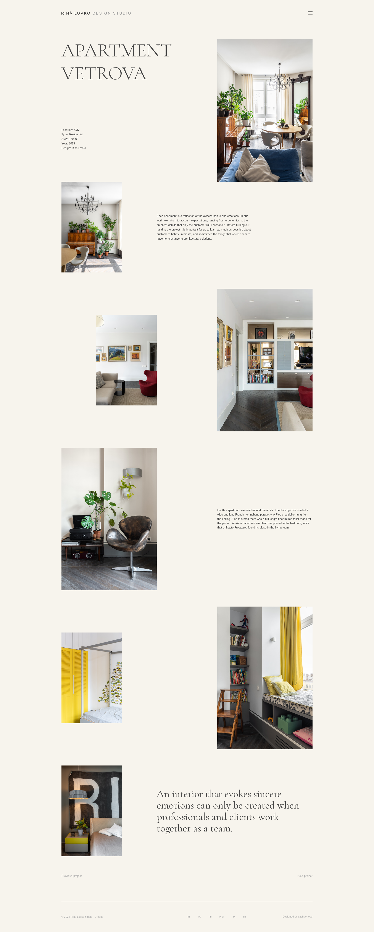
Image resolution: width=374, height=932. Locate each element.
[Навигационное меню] (310, 12)
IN (188, 916)
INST (221, 916)
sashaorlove (305, 916)
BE (244, 916)
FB (210, 916)
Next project (305, 876)
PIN (233, 916)
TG (199, 916)
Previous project (71, 876)
